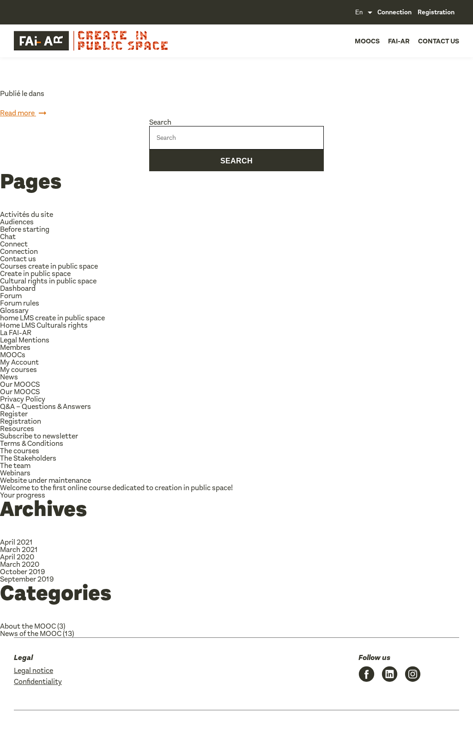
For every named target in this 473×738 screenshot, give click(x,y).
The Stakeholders (28, 458)
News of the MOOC (30, 633)
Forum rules (19, 303)
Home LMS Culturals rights (44, 325)
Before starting (24, 229)
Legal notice (33, 670)
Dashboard (18, 288)
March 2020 (19, 564)
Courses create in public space (49, 266)
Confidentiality (38, 681)
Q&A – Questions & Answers (45, 406)
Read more (18, 113)
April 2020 (17, 557)
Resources (17, 428)
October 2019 (22, 571)
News (9, 377)
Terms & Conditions (31, 443)
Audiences (17, 222)
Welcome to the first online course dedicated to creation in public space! (116, 487)
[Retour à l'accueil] (60, 41)
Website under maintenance (45, 480)
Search (160, 122)
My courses (18, 369)
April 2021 (16, 542)
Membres (15, 347)
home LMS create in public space (52, 318)
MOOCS (367, 41)
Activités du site (26, 214)
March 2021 (19, 549)
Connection (394, 12)
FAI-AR (399, 41)
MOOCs (12, 355)
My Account (19, 362)
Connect (14, 244)
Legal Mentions (24, 340)
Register (14, 414)
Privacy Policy (22, 399)
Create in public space (35, 273)
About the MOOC (28, 626)
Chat (8, 236)
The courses (19, 451)
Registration (436, 12)
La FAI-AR (15, 332)
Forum (11, 295)
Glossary (14, 310)
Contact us (438, 41)
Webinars (15, 473)
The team (15, 465)
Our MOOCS (20, 384)
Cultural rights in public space (48, 281)
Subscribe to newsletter (39, 436)
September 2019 (27, 579)
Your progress (22, 495)
